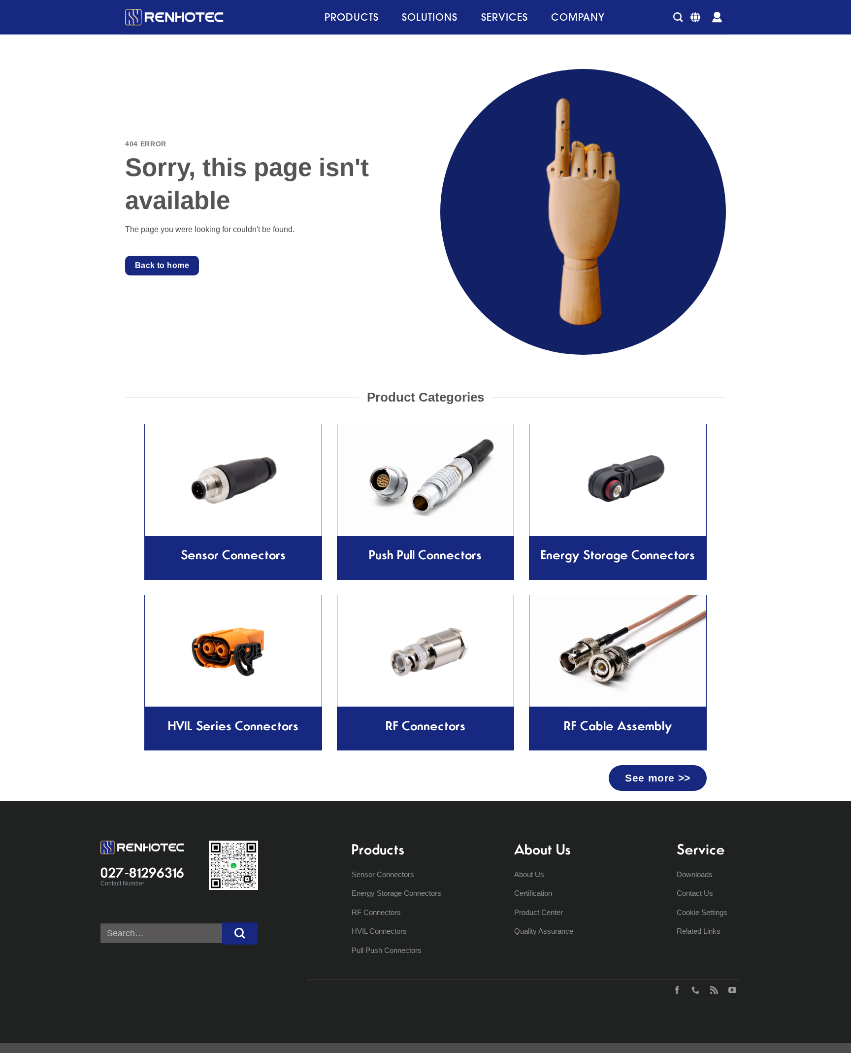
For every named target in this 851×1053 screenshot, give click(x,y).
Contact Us (695, 893)
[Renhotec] (174, 17)
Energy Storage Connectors (396, 893)
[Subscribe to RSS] (712, 989)
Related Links (698, 931)
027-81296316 (142, 872)
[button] (678, 17)
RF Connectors (376, 912)
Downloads (695, 874)
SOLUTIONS (430, 17)
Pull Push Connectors (387, 950)
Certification (533, 893)
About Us (529, 874)
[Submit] (240, 933)
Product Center (538, 912)
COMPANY (578, 17)
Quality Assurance (543, 931)
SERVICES (504, 17)
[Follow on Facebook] (675, 989)
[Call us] (693, 989)
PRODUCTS (352, 17)
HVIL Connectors (379, 931)
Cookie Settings (702, 912)
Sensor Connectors (383, 874)
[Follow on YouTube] (730, 989)
